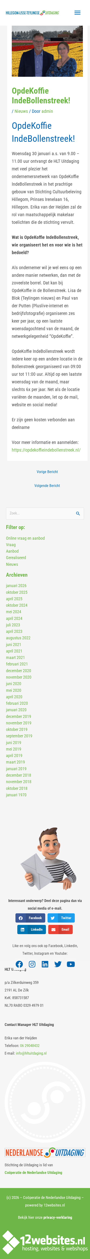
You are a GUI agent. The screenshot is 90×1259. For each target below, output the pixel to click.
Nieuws (21, 111)
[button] (30, 918)
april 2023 (14, 631)
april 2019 (14, 755)
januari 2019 (16, 768)
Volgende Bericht (47, 486)
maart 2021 (15, 657)
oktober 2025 (16, 592)
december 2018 (18, 775)
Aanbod (12, 551)
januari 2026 (16, 585)
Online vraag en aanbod (25, 538)
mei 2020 (13, 690)
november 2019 (18, 722)
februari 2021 (17, 664)
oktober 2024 (16, 605)
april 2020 (14, 696)
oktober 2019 (16, 729)
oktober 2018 (16, 788)
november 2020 (18, 677)
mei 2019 (13, 749)
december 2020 (18, 670)
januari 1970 (16, 794)
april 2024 (14, 618)
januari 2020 (16, 709)
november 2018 (18, 781)
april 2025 (14, 598)
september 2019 (19, 735)
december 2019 (18, 716)
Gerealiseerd (16, 557)
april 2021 (14, 651)
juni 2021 (13, 644)
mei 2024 (13, 611)
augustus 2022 (18, 637)
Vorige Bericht (47, 472)
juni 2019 (13, 742)
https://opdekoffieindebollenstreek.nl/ (46, 450)
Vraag (11, 544)
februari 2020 (17, 703)
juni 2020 (13, 683)
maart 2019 (15, 762)
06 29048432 (29, 1045)
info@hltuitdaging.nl (31, 1053)
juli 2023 (13, 624)
